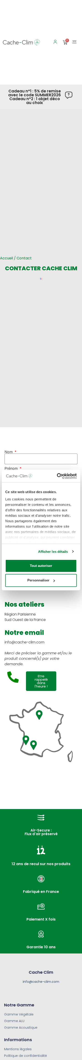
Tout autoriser (41, 566)
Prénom (12, 468)
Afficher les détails (53, 552)
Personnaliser (38, 580)
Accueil (6, 258)
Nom (9, 452)
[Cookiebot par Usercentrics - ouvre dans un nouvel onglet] (58, 476)
